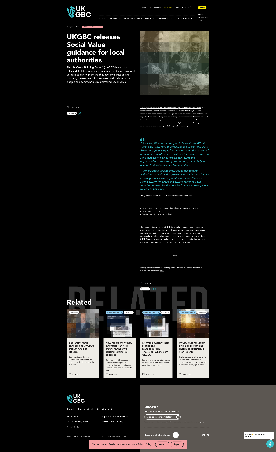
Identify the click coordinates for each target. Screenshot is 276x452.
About (178, 7)
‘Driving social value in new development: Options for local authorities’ (170, 107)
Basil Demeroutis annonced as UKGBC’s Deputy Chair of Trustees (81, 347)
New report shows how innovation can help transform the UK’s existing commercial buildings (119, 349)
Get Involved (128, 18)
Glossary (201, 14)
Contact (201, 11)
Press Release (72, 113)
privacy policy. (200, 422)
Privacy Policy (144, 444)
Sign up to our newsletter (159, 416)
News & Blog (169, 7)
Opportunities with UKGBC (115, 416)
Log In (200, 20)
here (162, 270)
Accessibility (73, 426)
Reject (179, 445)
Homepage (70, 27)
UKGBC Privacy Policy (77, 421)
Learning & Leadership (146, 18)
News (77, 27)
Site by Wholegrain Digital (76, 441)
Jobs (187, 7)
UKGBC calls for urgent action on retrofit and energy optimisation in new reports (192, 347)
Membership (115, 18)
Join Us (202, 7)
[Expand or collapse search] (192, 7)
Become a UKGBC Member (157, 435)
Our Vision (145, 7)
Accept (164, 445)
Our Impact (157, 7)
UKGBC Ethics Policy (112, 421)
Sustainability (203, 17)
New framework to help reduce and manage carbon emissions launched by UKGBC (155, 349)
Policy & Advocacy (183, 18)
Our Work (102, 18)
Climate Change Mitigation (114, 312)
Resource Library (165, 18)
